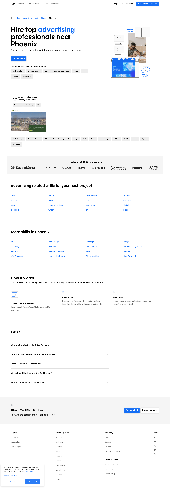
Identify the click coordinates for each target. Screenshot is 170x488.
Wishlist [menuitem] (59, 474)
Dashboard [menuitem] (15, 437)
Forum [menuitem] (58, 461)
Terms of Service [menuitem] (111, 464)
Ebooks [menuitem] (59, 456)
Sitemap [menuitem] (108, 447)
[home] (13, 4)
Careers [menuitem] (108, 442)
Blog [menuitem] (58, 451)
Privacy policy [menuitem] (110, 469)
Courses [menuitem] (59, 447)
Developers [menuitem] (60, 470)
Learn (46, 4)
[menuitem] (155, 437)
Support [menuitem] (59, 437)
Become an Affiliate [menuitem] (112, 451)
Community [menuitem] (60, 465)
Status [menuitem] (58, 479)
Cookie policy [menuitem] (110, 474)
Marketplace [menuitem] (16, 442)
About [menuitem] (107, 437)
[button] (22, 3)
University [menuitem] (60, 442)
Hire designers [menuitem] (16, 447)
